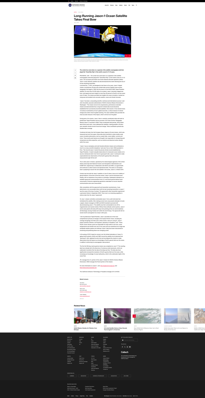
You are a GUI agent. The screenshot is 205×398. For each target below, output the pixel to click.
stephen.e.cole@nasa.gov (85, 292)
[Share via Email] (75, 78)
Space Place (105, 386)
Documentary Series (71, 349)
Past (80, 341)
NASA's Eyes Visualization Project (110, 388)
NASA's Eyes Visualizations (106, 360)
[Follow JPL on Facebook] (122, 347)
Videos (104, 341)
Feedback (91, 395)
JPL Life (92, 358)
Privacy (77, 395)
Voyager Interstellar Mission (108, 390)
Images (104, 339)
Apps (104, 346)
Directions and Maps (83, 361)
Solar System (94, 342)
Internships (69, 344)
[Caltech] (124, 352)
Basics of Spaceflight (71, 386)
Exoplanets (93, 366)
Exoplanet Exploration (89, 386)
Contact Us (105, 369)
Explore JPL (69, 363)
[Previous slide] (126, 55)
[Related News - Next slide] (134, 316)
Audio (104, 342)
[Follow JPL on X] (125, 347)
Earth (92, 341)
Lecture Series (70, 358)
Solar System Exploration (90, 390)
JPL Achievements (71, 347)
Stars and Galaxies (95, 344)
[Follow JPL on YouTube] (130, 347)
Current (80, 339)
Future (80, 342)
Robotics (93, 370)
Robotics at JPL (106, 351)
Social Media (105, 366)
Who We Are (69, 339)
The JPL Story (70, 346)
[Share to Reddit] (75, 75)
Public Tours (81, 358)
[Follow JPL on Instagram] (127, 347)
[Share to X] (75, 73)
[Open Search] (136, 5)
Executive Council (71, 353)
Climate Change (94, 365)
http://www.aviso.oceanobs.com (88, 268)
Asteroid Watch (106, 358)
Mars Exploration (88, 388)
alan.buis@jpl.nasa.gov (85, 286)
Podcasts (105, 344)
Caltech (72, 395)
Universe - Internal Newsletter (107, 363)
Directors (69, 341)
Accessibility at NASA (107, 367)
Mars (92, 361)
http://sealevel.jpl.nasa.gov (107, 266)
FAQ (87, 395)
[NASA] (70, 5)
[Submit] (122, 340)
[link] (102, 41)
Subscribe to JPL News (96, 347)
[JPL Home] (78, 5)
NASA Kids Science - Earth (72, 388)
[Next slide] (129, 55)
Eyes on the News (94, 346)
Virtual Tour (81, 360)
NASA (68, 395)
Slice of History (106, 349)
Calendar (69, 361)
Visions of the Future (107, 347)
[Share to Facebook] (75, 70)
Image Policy (82, 395)
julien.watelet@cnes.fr (85, 296)
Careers (68, 342)
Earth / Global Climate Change (73, 390)
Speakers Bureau (70, 360)
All (79, 344)
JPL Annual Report (71, 351)
